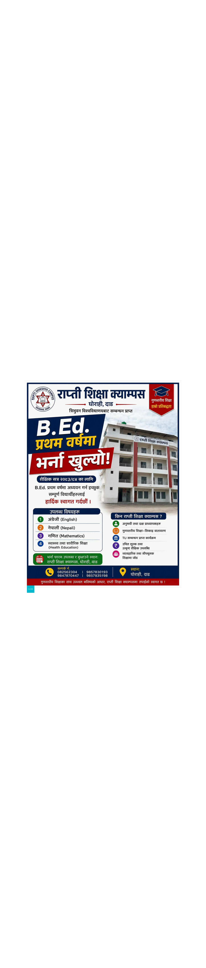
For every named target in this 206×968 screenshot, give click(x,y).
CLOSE (30, 589)
